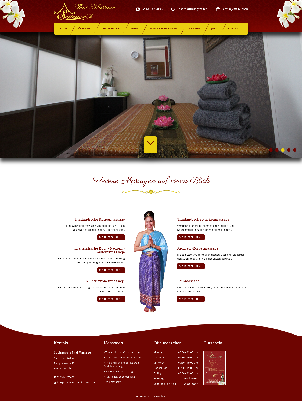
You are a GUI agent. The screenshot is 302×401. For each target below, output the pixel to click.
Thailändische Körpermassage (123, 352)
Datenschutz (159, 396)
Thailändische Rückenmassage (123, 357)
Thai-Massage (110, 28)
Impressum (142, 396)
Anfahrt (194, 28)
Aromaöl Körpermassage (119, 371)
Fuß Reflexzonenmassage (120, 376)
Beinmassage (113, 382)
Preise (135, 28)
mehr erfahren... (111, 237)
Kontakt (233, 28)
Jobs (214, 28)
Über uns (84, 28)
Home (63, 28)
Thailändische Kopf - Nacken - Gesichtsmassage (122, 364)
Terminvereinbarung (164, 28)
